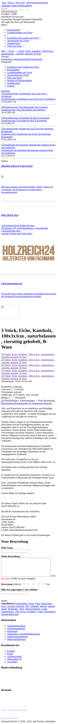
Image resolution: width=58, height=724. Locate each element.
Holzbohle (13, 609)
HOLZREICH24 (9, 215)
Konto (10, 653)
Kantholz (31, 611)
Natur (37, 603)
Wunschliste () (14, 659)
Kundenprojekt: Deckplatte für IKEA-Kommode (24, 120)
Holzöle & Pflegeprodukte (19, 80)
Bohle (4, 609)
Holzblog (5, 91)
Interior (43, 606)
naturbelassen (7, 611)
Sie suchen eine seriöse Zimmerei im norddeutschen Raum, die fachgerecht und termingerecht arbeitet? (29, 295)
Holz (3, 606)
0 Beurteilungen (27, 400)
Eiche (31, 603)
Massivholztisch (32, 609)
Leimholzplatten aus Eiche (19, 72)
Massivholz (46, 603)
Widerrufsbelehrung (16, 639)
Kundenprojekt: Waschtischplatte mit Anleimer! (23, 110)
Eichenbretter (13, 69)
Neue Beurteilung (46, 400)
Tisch (21, 609)
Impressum (12, 631)
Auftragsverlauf (14, 656)
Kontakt (11, 651)
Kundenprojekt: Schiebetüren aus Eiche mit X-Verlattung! (28, 99)
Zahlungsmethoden (16, 628)
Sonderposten (13, 83)
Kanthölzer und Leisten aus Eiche (23, 67)
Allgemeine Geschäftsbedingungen (23, 634)
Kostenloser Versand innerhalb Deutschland (21, 59)
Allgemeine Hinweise (42, 403)
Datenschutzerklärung (17, 636)
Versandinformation (16, 626)
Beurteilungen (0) (23, 403)
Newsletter (12, 662)
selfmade (34, 606)
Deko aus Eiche (14, 78)
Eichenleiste (49, 611)
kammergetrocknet (10, 614)
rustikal (51, 606)
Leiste (44, 609)
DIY (27, 606)
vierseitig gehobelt (15, 606)
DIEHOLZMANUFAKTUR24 (16, 166)
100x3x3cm (20, 611)
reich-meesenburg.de (11, 283)
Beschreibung (7, 403)
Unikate (11, 86)
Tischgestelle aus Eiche (18, 75)
